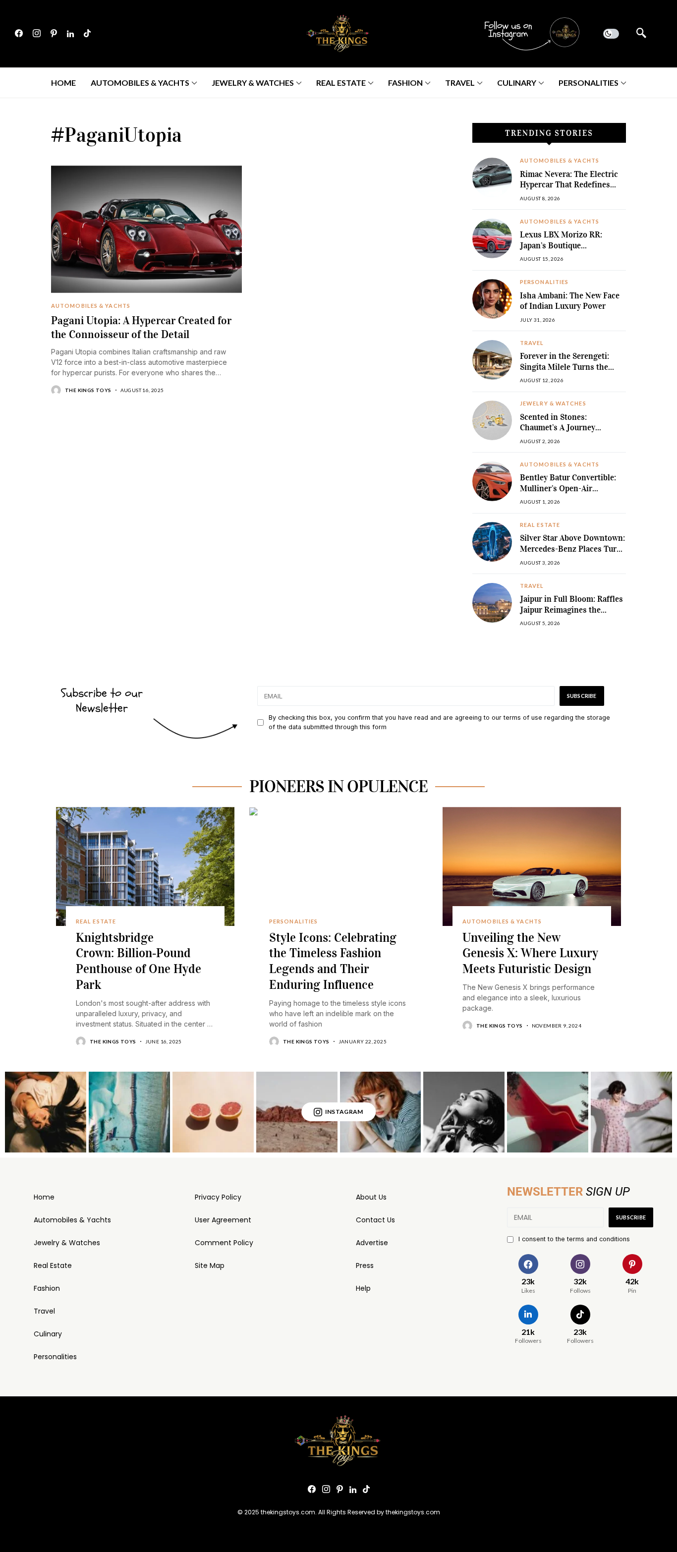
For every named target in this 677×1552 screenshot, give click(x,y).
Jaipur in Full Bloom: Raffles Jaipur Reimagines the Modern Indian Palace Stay (571, 610)
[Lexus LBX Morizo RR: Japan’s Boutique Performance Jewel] (492, 238)
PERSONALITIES (544, 282)
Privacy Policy (218, 1197)
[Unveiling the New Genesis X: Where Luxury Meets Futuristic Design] (532, 866)
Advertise (372, 1243)
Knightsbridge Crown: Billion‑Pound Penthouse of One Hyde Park (138, 961)
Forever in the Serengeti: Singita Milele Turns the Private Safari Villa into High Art (572, 372)
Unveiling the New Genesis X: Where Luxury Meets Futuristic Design (530, 953)
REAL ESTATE (540, 525)
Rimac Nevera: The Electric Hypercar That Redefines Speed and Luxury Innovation (569, 190)
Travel (44, 1311)
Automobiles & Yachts (72, 1220)
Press (365, 1265)
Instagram (344, 1111)
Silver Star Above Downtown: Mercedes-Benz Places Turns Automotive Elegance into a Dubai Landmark (572, 554)
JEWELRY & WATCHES (553, 403)
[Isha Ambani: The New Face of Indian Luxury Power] (492, 299)
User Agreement (223, 1220)
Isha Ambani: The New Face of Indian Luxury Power (570, 301)
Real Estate (53, 1265)
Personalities (55, 1357)
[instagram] (37, 34)
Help (363, 1288)
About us (371, 1197)
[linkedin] (70, 34)
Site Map (210, 1265)
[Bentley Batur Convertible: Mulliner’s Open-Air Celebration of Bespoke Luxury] (492, 481)
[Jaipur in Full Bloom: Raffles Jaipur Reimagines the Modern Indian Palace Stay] (492, 603)
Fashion (47, 1288)
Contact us (375, 1220)
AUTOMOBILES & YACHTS (90, 306)
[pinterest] (54, 34)
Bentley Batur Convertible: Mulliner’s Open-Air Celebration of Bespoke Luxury (568, 493)
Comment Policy (224, 1243)
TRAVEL (532, 343)
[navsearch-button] (641, 34)
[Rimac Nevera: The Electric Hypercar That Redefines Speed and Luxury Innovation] (492, 177)
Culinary (48, 1334)
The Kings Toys (88, 390)
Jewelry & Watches (67, 1243)
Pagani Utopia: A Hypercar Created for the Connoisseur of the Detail (141, 327)
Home (44, 1197)
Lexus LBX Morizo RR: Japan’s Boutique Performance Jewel (561, 245)
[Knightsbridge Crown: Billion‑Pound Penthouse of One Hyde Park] (145, 866)
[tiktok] (87, 34)
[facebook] (19, 34)
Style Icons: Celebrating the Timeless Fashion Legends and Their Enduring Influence (332, 961)
